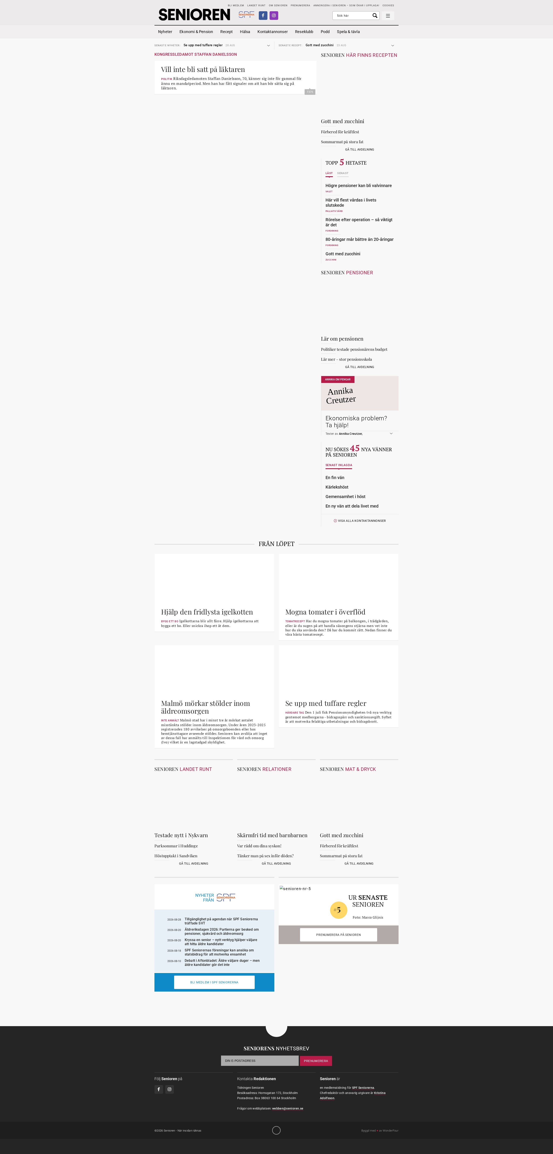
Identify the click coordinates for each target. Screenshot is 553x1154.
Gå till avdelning (359, 149)
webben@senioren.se (287, 1108)
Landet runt (256, 5)
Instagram (274, 15)
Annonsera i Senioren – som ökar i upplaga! (346, 5)
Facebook (263, 15)
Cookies (388, 5)
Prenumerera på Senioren (338, 935)
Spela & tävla (348, 31)
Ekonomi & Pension (196, 31)
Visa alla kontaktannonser (362, 520)
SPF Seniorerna (363, 1087)
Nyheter (165, 31)
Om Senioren (278, 5)
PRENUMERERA (300, 5)
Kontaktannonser (272, 31)
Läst (329, 173)
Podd (325, 31)
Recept (226, 31)
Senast (343, 173)
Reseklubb (304, 31)
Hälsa (245, 31)
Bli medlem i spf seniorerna (214, 982)
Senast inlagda (339, 465)
